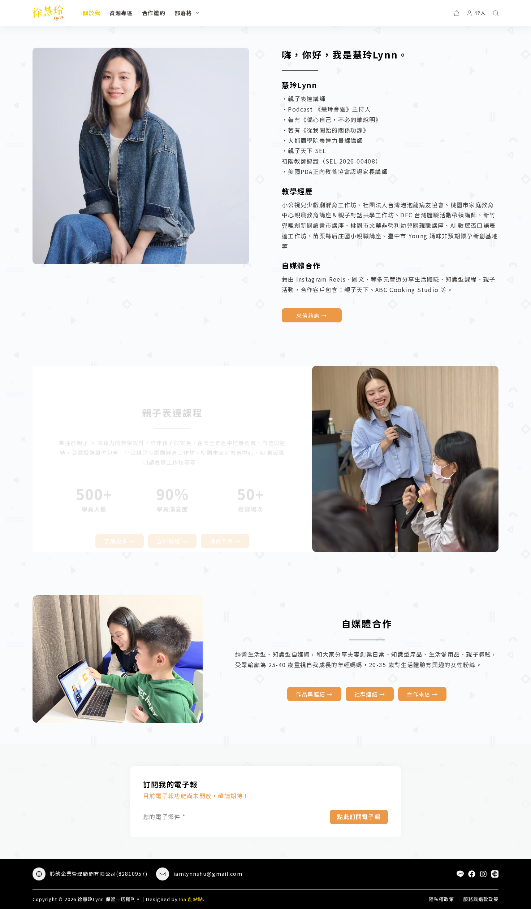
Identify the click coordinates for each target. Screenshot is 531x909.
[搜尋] (495, 13)
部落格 (183, 13)
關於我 (91, 13)
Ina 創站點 (191, 899)
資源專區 (121, 13)
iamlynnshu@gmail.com (207, 873)
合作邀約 (153, 13)
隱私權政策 (441, 899)
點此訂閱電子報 (359, 816)
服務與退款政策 (480, 899)
